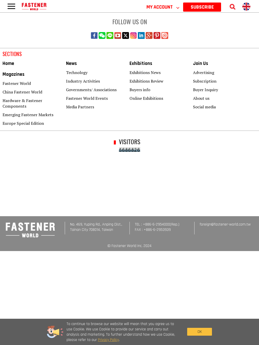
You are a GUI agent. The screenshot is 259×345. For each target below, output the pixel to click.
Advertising (203, 72)
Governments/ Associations (91, 89)
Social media (204, 107)
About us (201, 98)
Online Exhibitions (146, 98)
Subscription (205, 81)
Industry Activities (83, 81)
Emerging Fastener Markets (28, 114)
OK (200, 331)
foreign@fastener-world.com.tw (225, 224)
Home (8, 63)
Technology (77, 72)
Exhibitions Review (146, 81)
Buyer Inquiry (205, 89)
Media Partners (80, 107)
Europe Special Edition (23, 123)
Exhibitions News (145, 72)
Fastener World (17, 83)
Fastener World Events (87, 98)
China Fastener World (22, 92)
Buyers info (140, 89)
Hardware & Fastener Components (22, 103)
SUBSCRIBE (202, 7)
